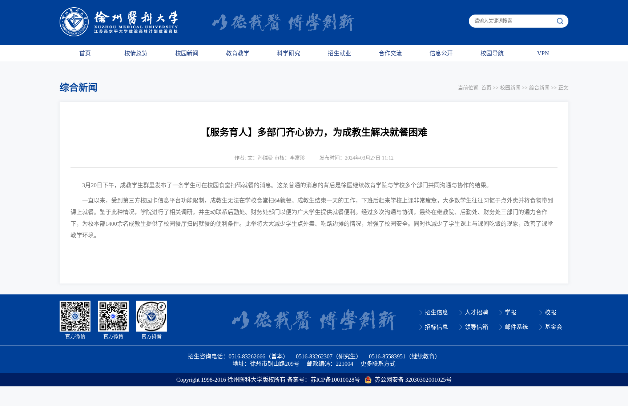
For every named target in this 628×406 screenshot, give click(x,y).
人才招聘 (476, 312)
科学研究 (288, 53)
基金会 (553, 327)
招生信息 (436, 312)
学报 (510, 312)
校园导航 (492, 53)
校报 (550, 312)
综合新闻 (539, 88)
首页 (85, 53)
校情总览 (136, 53)
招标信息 (436, 327)
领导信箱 (476, 327)
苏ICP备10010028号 (335, 380)
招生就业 (339, 53)
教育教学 (237, 53)
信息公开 (441, 53)
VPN (543, 53)
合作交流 (390, 53)
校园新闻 (186, 53)
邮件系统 (516, 327)
